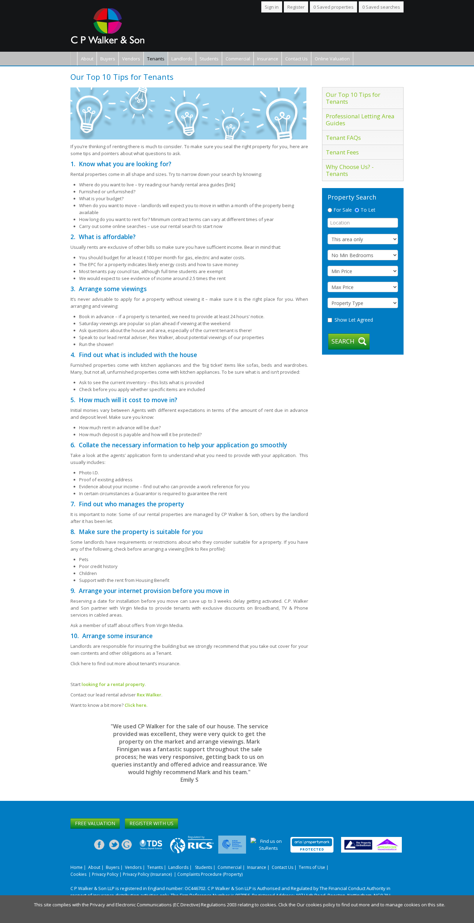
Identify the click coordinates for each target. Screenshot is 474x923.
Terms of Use (312, 867)
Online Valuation (332, 59)
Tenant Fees (342, 152)
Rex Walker (149, 695)
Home (76, 867)
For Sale (342, 209)
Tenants (155, 59)
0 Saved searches (381, 7)
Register (296, 7)
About (87, 59)
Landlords (182, 59)
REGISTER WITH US (151, 823)
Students (209, 59)
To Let (367, 209)
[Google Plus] (126, 844)
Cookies (78, 874)
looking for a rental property (113, 684)
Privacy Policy (105, 874)
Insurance (267, 59)
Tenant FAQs (343, 138)
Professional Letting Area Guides (360, 119)
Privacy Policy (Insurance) (147, 874)
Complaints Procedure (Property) (210, 874)
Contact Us (296, 59)
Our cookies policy (316, 904)
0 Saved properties (333, 7)
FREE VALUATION (95, 823)
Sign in (272, 7)
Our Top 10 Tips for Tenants (353, 98)
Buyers (107, 59)
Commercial (238, 59)
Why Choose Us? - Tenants (350, 170)
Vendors (131, 59)
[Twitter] (114, 844)
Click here (135, 705)
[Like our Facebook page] (99, 844)
